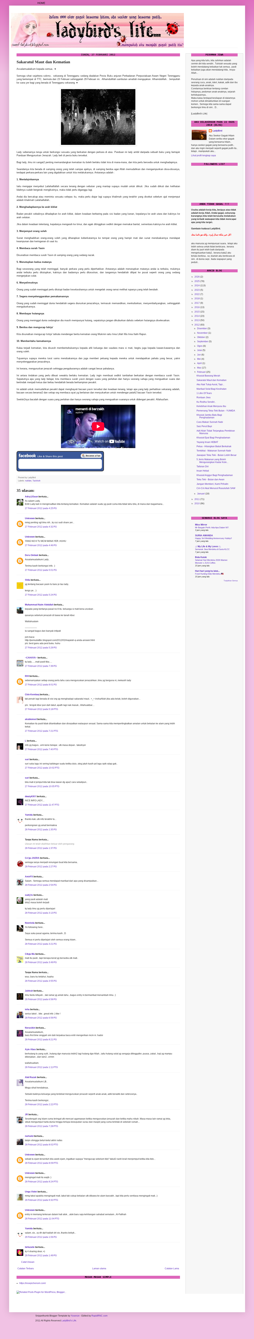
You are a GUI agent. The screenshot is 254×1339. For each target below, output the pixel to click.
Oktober (201, 337)
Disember (202, 328)
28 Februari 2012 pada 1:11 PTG (41, 1067)
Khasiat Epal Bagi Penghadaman (213, 437)
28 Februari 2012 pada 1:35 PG (41, 829)
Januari (201, 493)
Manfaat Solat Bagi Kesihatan (211, 389)
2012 (197, 324)
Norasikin (30, 1028)
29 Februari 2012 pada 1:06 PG (41, 1237)
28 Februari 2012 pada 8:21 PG (41, 1039)
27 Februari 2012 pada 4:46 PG (41, 545)
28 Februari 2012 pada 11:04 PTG (42, 1218)
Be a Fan (91, 455)
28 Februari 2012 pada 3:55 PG (41, 981)
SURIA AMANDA (204, 535)
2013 (197, 320)
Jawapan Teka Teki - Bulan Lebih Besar (217, 455)
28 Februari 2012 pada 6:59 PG (41, 1017)
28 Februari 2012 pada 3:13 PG (41, 913)
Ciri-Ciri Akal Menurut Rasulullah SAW (216, 488)
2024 (197, 285)
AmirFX (29, 876)
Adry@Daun (31, 496)
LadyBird (217, 130)
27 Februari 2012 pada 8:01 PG (41, 684)
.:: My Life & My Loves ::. (208, 546)
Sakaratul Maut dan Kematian (211, 380)
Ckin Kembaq (32, 694)
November (202, 333)
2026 (197, 276)
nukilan (28, 481)
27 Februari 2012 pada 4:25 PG (41, 508)
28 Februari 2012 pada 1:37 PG (41, 848)
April (199, 363)
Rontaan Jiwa (203, 397)
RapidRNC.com (99, 1315)
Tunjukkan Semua (231, 581)
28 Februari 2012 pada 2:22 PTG (41, 1104)
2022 (197, 294)
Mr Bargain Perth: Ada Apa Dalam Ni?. (212, 527)
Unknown (30, 518)
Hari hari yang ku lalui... (207, 571)
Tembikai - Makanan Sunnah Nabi (214, 450)
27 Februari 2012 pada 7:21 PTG (41, 731)
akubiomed (31, 719)
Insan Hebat (203, 470)
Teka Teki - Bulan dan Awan (210, 479)
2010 (197, 503)
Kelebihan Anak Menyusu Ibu (211, 406)
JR (26, 1114)
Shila (27, 580)
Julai (199, 350)
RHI (27, 676)
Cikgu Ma (30, 954)
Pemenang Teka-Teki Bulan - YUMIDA (216, 410)
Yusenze (75, 1315)
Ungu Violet (31, 1191)
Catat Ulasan (27, 1262)
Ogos (200, 346)
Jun (199, 354)
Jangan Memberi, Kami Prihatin (212, 484)
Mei (199, 359)
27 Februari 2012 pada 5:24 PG (41, 595)
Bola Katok (201, 557)
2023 (197, 290)
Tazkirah (36, 481)
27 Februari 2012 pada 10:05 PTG (42, 786)
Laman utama (99, 1268)
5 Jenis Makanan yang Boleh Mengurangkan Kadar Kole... (212, 460)
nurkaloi (29, 1136)
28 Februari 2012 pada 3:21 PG (41, 944)
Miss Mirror (201, 524)
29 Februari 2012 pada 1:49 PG (41, 1255)
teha (27, 1009)
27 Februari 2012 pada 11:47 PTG (42, 805)
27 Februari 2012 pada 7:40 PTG (41, 749)
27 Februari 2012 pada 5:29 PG (41, 647)
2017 (197, 303)
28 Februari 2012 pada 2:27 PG (41, 866)
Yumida (29, 815)
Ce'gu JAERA (32, 858)
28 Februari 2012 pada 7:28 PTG (41, 1126)
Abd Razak (30, 1077)
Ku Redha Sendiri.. (206, 402)
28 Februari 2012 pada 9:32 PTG (41, 1200)
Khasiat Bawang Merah (208, 375)
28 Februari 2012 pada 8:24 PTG (41, 1181)
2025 (197, 281)
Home (41, 2)
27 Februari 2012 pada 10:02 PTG (42, 767)
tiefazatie (30, 1247)
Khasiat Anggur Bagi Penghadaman (215, 475)
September (203, 341)
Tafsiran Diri (203, 466)
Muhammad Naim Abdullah (39, 604)
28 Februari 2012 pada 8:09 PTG (41, 1163)
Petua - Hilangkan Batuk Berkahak (214, 446)
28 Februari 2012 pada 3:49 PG (41, 962)
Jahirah (29, 991)
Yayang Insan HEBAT (207, 442)
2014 (197, 316)
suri (27, 759)
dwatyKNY (30, 796)
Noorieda (30, 923)
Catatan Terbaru (25, 1268)
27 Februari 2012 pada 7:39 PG (41, 666)
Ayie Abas (30, 1049)
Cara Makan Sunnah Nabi (210, 422)
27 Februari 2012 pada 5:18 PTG (41, 709)
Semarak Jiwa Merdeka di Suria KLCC (212, 549)
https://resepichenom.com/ (32, 1283)
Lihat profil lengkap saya (203, 155)
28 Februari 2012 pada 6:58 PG (41, 999)
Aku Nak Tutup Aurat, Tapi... (210, 384)
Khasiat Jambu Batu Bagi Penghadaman (209, 416)
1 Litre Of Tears (204, 393)
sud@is (29, 895)
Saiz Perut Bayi (204, 426)
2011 (197, 499)
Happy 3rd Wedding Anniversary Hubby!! (213, 538)
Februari (201, 372)
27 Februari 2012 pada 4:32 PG (41, 526)
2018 (197, 298)
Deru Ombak (31, 555)
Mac (199, 367)
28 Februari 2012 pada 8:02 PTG (41, 1144)
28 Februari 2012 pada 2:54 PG (41, 885)
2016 (197, 307)
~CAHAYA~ (31, 657)
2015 (197, 311)
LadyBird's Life (68, 1320)
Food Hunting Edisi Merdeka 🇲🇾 (209, 574)
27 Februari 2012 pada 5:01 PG (41, 570)
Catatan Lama (172, 1268)
